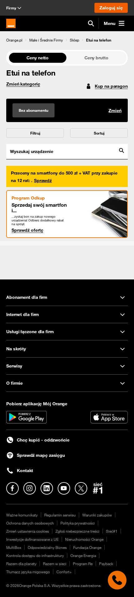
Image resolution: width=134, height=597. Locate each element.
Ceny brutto (96, 58)
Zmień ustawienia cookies (27, 531)
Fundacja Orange (87, 547)
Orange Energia (83, 555)
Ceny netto (37, 58)
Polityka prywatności (77, 523)
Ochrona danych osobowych (30, 523)
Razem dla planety (21, 563)
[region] (67, 40)
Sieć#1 (111, 531)
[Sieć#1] (98, 488)
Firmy (11, 7)
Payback (106, 563)
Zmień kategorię (23, 83)
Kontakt (25, 470)
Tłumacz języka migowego (28, 571)
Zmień (115, 110)
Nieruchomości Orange (84, 539)
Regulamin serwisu (60, 514)
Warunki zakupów (97, 514)
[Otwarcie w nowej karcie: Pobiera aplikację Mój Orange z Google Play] (26, 417)
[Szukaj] (91, 23)
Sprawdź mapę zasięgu (41, 455)
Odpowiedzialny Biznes (47, 547)
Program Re (83, 563)
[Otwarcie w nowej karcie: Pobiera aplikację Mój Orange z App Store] (109, 417)
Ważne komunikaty (22, 514)
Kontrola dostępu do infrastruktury (35, 555)
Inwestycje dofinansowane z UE (32, 539)
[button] (14, 40)
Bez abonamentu (33, 110)
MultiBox (13, 547)
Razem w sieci (54, 563)
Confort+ (64, 571)
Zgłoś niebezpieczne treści (77, 531)
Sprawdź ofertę (27, 230)
